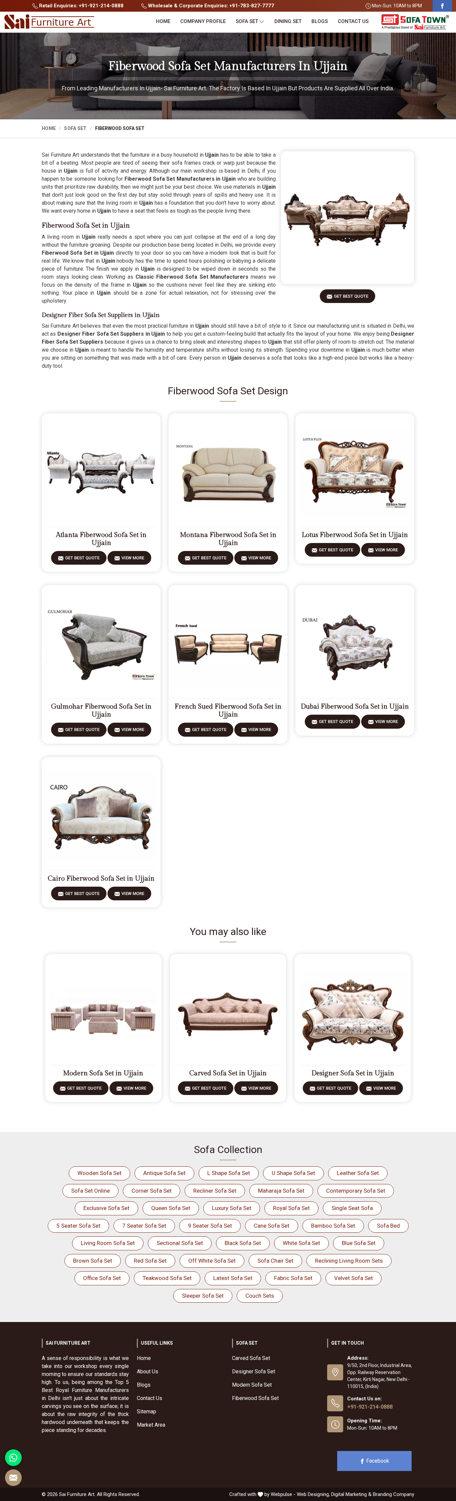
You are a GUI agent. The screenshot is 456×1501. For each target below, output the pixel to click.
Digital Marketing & (351, 1494)
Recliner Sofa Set (214, 1190)
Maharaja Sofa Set (281, 1190)
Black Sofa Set (243, 1243)
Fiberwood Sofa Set (255, 1398)
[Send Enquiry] (13, 1477)
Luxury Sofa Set (231, 1208)
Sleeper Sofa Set (203, 1295)
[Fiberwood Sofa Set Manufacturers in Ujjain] (347, 217)
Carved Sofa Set (251, 1358)
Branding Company (393, 1494)
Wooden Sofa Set (99, 1173)
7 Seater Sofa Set (144, 1225)
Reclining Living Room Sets (349, 1260)
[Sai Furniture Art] (49, 22)
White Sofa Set (301, 1243)
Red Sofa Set (150, 1260)
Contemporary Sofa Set (355, 1190)
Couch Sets (259, 1295)
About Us (147, 1371)
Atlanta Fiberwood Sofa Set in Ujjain (101, 539)
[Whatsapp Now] (13, 1457)
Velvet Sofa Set (353, 1278)
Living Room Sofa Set (108, 1243)
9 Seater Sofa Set (210, 1225)
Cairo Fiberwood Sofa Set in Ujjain (101, 879)
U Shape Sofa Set (293, 1173)
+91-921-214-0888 (370, 1407)
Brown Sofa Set (92, 1260)
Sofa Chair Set (275, 1260)
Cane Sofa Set (271, 1225)
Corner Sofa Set (152, 1190)
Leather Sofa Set (358, 1173)
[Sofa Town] (415, 22)
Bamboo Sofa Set (333, 1225)
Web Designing (313, 1494)
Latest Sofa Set (232, 1278)
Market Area (151, 1425)
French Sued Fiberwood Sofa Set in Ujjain (228, 711)
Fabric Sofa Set (293, 1278)
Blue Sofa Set (359, 1243)
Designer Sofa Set (253, 1371)
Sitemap (146, 1411)
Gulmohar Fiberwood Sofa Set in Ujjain (101, 711)
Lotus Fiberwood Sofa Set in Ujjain (355, 535)
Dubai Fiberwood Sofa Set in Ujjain (355, 707)
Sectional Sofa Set (180, 1243)
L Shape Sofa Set (228, 1173)
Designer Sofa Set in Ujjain (352, 1073)
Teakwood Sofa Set (167, 1278)
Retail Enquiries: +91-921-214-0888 (81, 6)
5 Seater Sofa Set (78, 1225)
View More (133, 557)
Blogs (319, 21)
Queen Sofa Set (170, 1208)
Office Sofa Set (102, 1278)
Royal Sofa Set (291, 1208)
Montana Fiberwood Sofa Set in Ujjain (228, 539)
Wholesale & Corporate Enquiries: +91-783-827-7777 (210, 6)
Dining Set (287, 21)
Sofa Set (247, 21)
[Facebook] (442, 6)
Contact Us (353, 21)
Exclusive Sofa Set (106, 1208)
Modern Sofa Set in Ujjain (103, 1073)
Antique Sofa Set (164, 1173)
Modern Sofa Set (252, 1385)
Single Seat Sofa (352, 1208)
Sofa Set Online (90, 1190)
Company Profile (203, 21)
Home (163, 21)
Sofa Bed (388, 1225)
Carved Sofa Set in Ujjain (228, 1073)
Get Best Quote (351, 296)
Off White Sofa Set (212, 1260)
